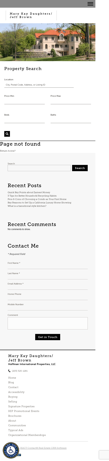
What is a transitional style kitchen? (27, 206)
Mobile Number (16, 304)
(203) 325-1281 (20, 371)
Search (11, 163)
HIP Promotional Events (23, 411)
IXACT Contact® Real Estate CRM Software (43, 448)
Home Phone (14, 294)
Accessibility (16, 392)
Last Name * (14, 273)
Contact (13, 387)
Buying (13, 396)
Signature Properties (21, 406)
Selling (12, 401)
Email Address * (16, 283)
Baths (53, 114)
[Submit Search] (7, 134)
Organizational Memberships (27, 435)
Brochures (14, 415)
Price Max (56, 95)
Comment (13, 315)
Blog (11, 382)
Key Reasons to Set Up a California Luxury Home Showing (39, 202)
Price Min (9, 95)
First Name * (14, 262)
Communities (17, 425)
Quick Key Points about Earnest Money (29, 192)
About (12, 420)
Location (8, 79)
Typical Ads (15, 430)
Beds (6, 114)
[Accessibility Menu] (11, 450)
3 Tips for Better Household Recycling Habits (32, 195)
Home (12, 377)
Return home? (7, 150)
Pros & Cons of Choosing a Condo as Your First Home (37, 199)
